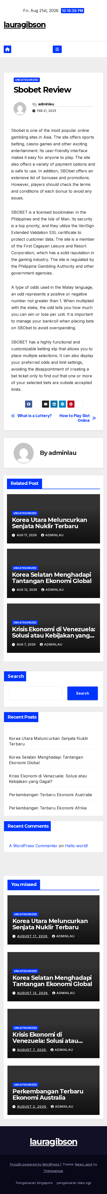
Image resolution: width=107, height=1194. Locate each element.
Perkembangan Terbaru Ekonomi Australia (50, 794)
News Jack (83, 1164)
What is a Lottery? (34, 416)
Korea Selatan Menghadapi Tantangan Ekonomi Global (52, 577)
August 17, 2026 (33, 936)
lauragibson (25, 24)
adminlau (46, 104)
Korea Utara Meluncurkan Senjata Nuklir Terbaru (49, 523)
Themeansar (53, 1171)
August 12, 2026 (33, 993)
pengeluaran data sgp (74, 1183)
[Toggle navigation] (57, 49)
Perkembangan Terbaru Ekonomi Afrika (48, 807)
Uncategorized (26, 79)
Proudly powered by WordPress (35, 1164)
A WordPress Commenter (33, 845)
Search (16, 676)
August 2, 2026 (32, 1106)
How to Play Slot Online (74, 418)
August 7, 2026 (32, 1050)
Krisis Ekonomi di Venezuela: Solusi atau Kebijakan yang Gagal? (53, 635)
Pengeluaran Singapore (34, 1183)
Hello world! (76, 845)
